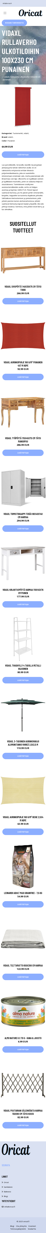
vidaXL (26, 133)
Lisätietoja (23, 154)
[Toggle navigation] (5, 13)
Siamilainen (8, 1187)
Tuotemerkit (18, 133)
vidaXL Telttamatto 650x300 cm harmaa (23, 965)
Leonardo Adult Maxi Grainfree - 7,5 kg (23, 892)
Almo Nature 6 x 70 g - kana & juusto (23, 1038)
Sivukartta (32, 1229)
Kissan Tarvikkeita (14, 23)
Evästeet (32, 1226)
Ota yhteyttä (21, 1226)
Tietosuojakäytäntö (18, 1229)
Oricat (6, 1182)
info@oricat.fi (7, 3)
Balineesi (7, 1191)
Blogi (6, 1196)
